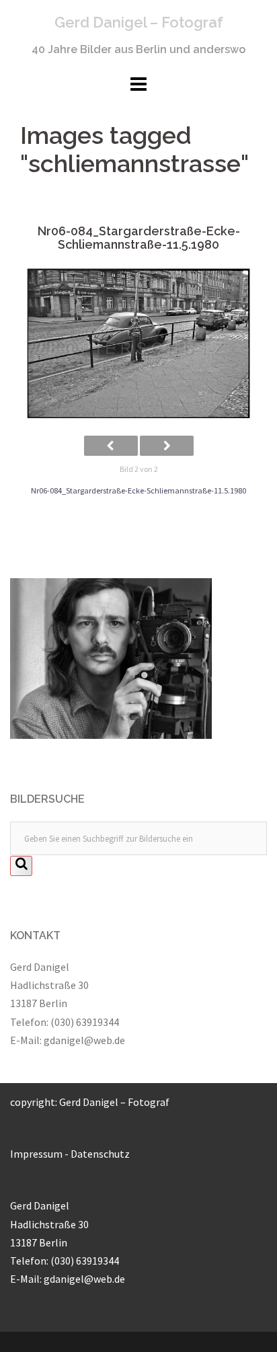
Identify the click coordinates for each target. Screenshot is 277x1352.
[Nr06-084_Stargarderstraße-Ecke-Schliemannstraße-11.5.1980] (138, 344)
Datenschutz (100, 1153)
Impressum (36, 1153)
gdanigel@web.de (84, 1040)
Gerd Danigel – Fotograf (138, 22)
